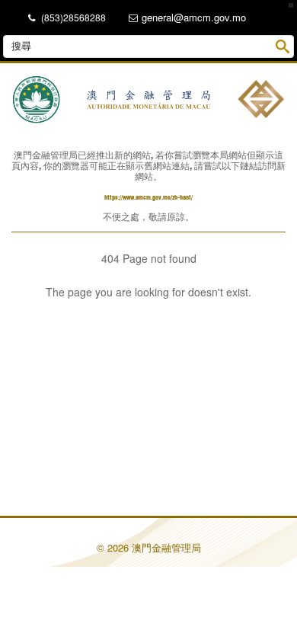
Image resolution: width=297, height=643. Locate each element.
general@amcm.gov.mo (194, 17)
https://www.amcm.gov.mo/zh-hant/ (148, 197)
